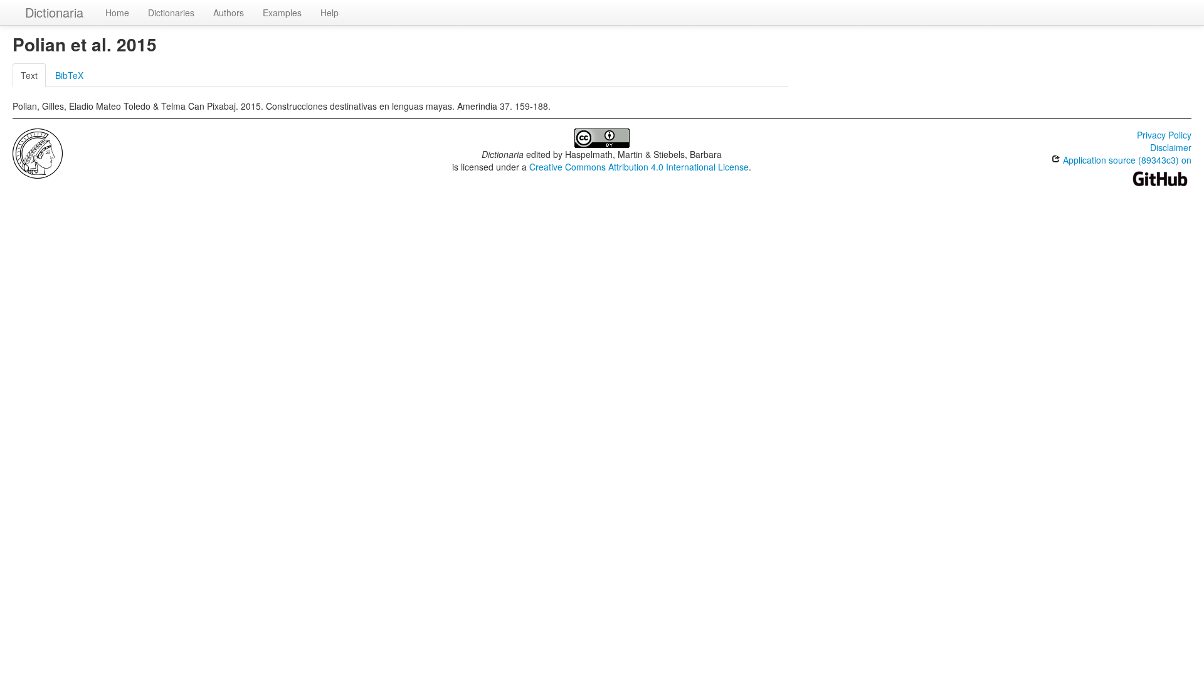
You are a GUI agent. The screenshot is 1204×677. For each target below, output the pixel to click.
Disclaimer (1170, 147)
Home (117, 12)
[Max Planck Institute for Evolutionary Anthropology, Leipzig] (38, 152)
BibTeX (69, 75)
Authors (228, 12)
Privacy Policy (1164, 135)
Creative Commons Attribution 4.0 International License (639, 166)
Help (329, 12)
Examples (282, 12)
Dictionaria (54, 12)
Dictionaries (171, 12)
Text (29, 75)
